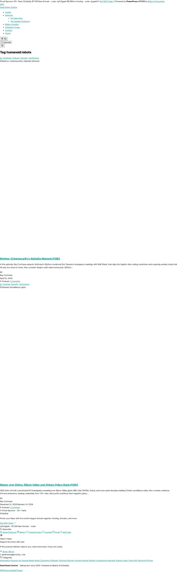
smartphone (101, 560)
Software (54, 560)
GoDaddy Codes (12, 27)
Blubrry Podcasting (156, 1)
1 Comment (15, 281)
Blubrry (22, 532)
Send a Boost (8, 551)
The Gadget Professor (20, 21)
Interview (111, 560)
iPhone (150, 560)
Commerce (45, 560)
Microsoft (142, 560)
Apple (37, 560)
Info (135, 560)
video (125, 560)
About (7, 33)
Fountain (48, 532)
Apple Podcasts (9, 532)
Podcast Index (35, 532)
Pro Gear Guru (16, 18)
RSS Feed (66, 532)
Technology (34, 58)
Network (9, 15)
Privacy (6, 570)
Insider (8, 12)
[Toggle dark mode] (4, 39)
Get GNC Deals (106, 1)
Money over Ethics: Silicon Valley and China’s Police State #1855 (39, 484)
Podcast (16, 58)
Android (85, 560)
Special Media (28, 560)
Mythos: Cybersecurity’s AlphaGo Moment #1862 (30, 258)
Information (5, 560)
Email (57, 532)
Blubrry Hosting (12, 24)
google (78, 560)
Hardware (7, 58)
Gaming (92, 560)
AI (1, 58)
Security (24, 58)
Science (119, 560)
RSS (1, 570)
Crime (130, 560)
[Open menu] (2, 46)
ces (19, 560)
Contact (8, 30)
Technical (63, 560)
